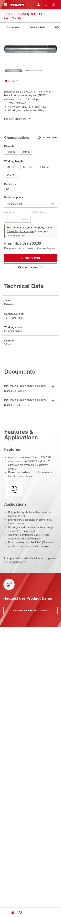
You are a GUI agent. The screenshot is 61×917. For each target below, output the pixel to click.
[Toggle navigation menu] (5, 5)
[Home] (17, 5)
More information (15, 118)
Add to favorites (32, 267)
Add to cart (32, 257)
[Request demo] (13, 912)
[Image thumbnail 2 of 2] (34, 70)
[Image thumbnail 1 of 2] (13, 70)
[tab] (13, 27)
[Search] (53, 5)
